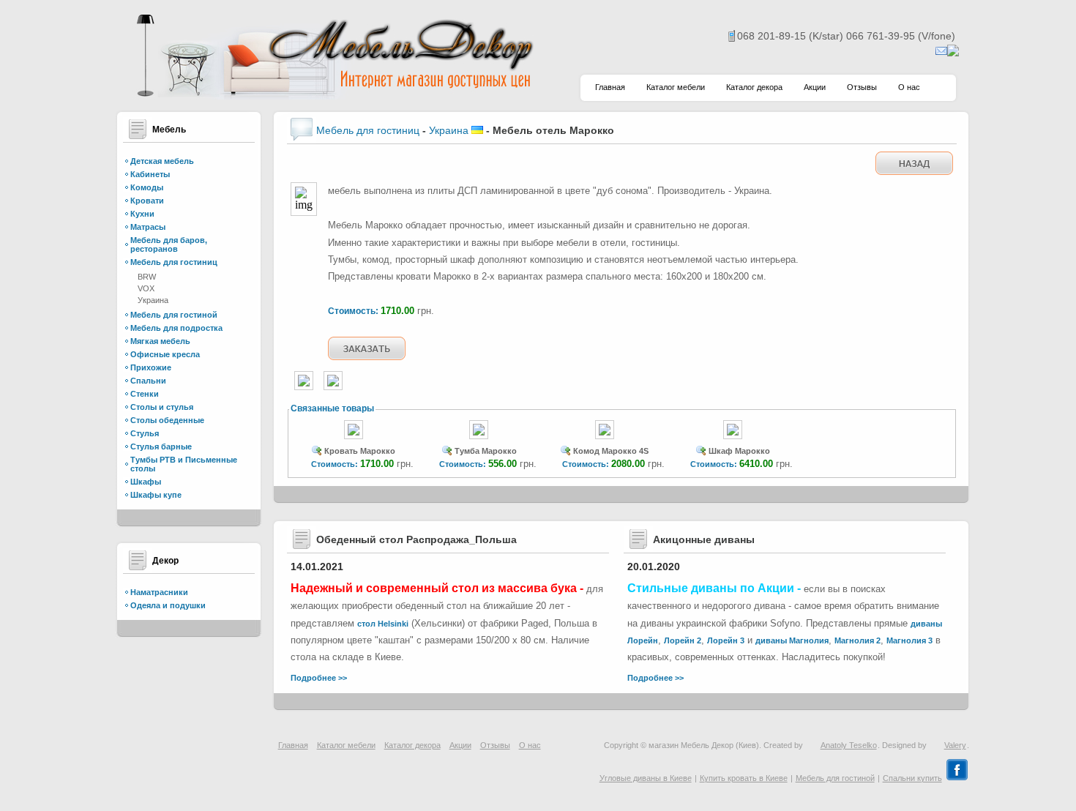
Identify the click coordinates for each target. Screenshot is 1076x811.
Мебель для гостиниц (173, 262)
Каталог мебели (675, 87)
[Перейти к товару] (353, 440)
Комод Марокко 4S (611, 450)
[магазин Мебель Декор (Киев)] (333, 95)
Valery (955, 745)
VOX (146, 288)
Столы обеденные (167, 420)
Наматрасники (159, 592)
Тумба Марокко (486, 450)
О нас (909, 87)
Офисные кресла (165, 354)
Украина (153, 300)
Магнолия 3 (909, 640)
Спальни (148, 380)
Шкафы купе (156, 494)
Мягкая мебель (160, 341)
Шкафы (145, 481)
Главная (610, 87)
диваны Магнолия (792, 640)
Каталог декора (754, 87)
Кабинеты (150, 174)
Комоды (146, 187)
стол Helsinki (382, 623)
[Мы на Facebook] (957, 778)
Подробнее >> (319, 677)
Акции (815, 87)
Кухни (142, 213)
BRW (147, 276)
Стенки (144, 393)
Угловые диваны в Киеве (645, 778)
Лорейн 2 (682, 640)
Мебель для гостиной (173, 314)
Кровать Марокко (359, 450)
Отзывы (862, 87)
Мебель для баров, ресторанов (168, 244)
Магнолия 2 (857, 640)
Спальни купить (912, 778)
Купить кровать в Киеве (744, 778)
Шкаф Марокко (739, 450)
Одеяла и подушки (168, 605)
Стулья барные (161, 446)
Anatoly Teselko (849, 745)
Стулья (144, 433)
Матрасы (147, 227)
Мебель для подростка (176, 328)
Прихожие (150, 367)
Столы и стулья (161, 407)
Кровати (147, 200)
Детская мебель (162, 161)
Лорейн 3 (725, 640)
